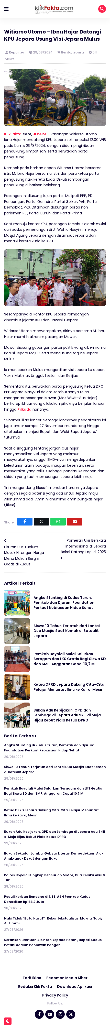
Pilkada (24, 409)
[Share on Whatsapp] (58, 522)
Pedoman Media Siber (66, 977)
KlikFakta (12, 134)
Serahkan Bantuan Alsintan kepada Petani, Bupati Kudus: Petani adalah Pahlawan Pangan (53, 942)
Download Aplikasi (74, 986)
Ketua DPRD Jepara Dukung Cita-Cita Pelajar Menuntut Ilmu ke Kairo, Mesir (69, 687)
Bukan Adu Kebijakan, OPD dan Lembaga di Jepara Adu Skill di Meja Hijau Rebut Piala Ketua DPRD (67, 715)
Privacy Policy (55, 995)
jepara (78, 52)
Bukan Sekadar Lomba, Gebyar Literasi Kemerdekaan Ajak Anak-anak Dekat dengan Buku (53, 856)
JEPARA (40, 134)
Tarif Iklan (32, 977)
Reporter (17, 52)
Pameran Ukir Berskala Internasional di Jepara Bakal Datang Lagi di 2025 (83, 546)
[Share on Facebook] (24, 522)
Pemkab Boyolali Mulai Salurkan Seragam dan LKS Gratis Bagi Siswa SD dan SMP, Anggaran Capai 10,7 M (70, 658)
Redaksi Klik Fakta (35, 986)
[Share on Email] (74, 522)
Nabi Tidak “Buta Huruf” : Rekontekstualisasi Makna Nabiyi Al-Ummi (53, 921)
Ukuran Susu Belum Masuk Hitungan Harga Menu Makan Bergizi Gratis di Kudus (24, 555)
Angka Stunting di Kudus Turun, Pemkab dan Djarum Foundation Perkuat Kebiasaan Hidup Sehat (64, 602)
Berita (66, 52)
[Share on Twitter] (41, 522)
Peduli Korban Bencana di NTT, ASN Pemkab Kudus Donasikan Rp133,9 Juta (47, 899)
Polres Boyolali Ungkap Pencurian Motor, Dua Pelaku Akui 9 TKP (54, 877)
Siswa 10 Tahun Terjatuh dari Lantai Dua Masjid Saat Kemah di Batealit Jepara (67, 630)
